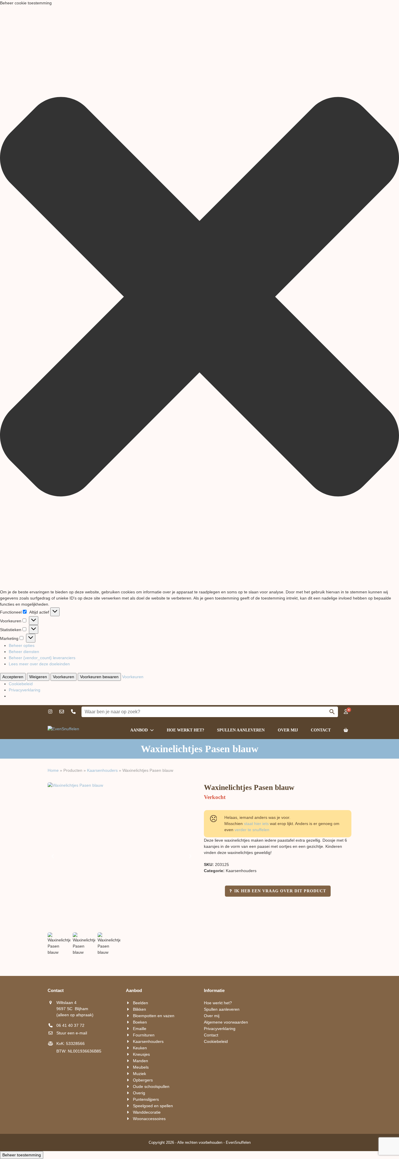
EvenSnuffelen (238, 1142)
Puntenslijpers (146, 1099)
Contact (211, 1035)
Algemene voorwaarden (226, 1022)
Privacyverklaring (24, 690)
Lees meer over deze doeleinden (39, 664)
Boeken (140, 1022)
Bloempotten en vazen (153, 1015)
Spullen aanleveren (222, 1009)
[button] (199, 297)
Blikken (139, 1009)
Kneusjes (141, 1054)
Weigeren (38, 676)
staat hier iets (256, 823)
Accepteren (12, 676)
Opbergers (143, 1080)
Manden (140, 1060)
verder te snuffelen (252, 829)
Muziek (139, 1073)
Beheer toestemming (21, 1155)
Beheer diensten (24, 651)
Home (53, 770)
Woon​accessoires (149, 1118)
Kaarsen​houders (102, 770)
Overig (139, 1093)
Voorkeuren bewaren (99, 676)
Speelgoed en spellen (153, 1105)
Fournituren (144, 1035)
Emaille (139, 1028)
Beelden (140, 1002)
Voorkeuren (63, 676)
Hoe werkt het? (218, 1002)
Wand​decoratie (147, 1112)
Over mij (211, 1015)
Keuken (140, 1048)
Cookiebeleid (21, 683)
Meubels (141, 1067)
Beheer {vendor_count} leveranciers (42, 657)
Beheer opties (21, 645)
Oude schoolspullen (151, 1086)
